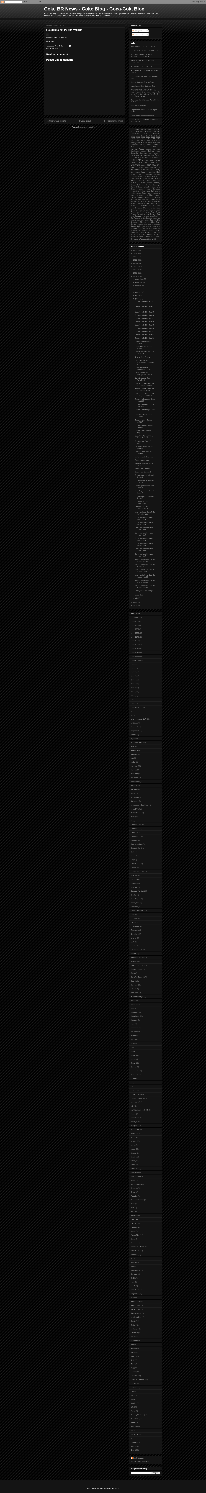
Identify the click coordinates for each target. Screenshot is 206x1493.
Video (141, 237)
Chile (145, 163)
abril (137, 598)
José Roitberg (138, 1458)
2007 (56, 48)
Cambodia (147, 157)
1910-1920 (151, 130)
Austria (141, 149)
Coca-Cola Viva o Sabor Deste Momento (144, 437)
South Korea (135, 1305)
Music (158, 203)
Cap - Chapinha (154, 160)
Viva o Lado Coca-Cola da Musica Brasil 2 (145, 571)
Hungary (141, 189)
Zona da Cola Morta (138, 106)
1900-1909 (143, 130)
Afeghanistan (134, 144)
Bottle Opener (150, 155)
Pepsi (133, 212)
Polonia (133, 214)
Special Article (147, 224)
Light (151, 195)
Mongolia (140, 203)
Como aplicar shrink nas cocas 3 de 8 (144, 529)
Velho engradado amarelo (144, 457)
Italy (152, 191)
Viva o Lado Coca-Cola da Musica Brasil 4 (145, 581)
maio (137, 595)
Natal (143, 206)
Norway (146, 208)
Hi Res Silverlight (153, 185)
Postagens (138, 31)
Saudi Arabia (156, 218)
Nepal (148, 206)
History (133, 187)
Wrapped (142, 239)
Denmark (137, 172)
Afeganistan (156, 142)
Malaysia (148, 201)
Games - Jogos (151, 180)
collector (133, 167)
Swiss (150, 228)
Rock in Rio (135, 1251)
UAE (155, 232)
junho (137, 299)
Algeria (149, 144)
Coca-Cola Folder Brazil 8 (144, 315)
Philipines (146, 212)
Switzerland (156, 228)
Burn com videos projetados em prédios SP (144, 362)
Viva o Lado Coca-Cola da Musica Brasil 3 (145, 576)
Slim (141, 222)
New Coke (153, 206)
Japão (133, 193)
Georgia (149, 182)
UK (159, 232)
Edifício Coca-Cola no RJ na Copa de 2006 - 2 (144, 390)
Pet (140, 212)
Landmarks (156, 193)
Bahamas (149, 149)
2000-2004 (145, 136)
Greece (133, 185)
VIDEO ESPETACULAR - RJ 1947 (143, 47)
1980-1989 (156, 134)
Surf (139, 228)
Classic (143, 165)
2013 (132, 140)
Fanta (149, 176)
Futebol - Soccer (137, 180)
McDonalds (156, 201)
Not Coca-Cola (155, 208)
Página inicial (85, 121)
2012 (158, 138)
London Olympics (144, 197)
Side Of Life (155, 220)
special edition (156, 224)
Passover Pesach (154, 210)
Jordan (138, 193)
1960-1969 (135, 134)
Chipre (158, 163)
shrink (147, 220)
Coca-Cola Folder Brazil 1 (144, 338)
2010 (148, 138)
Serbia (138, 220)
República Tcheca (148, 216)
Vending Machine (153, 234)
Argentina (143, 147)
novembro (139, 282)
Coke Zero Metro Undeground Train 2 (143, 374)
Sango (150, 218)
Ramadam (138, 216)
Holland (146, 187)
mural (152, 203)
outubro (138, 286)
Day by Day (135, 903)
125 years (135, 130)
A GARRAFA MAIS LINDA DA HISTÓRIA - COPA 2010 (141, 56)
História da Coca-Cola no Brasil (142, 82)
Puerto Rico (155, 214)
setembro (139, 289)
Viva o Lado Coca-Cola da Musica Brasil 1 (145, 560)
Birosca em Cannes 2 (143, 469)
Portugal (140, 214)
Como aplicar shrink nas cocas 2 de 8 (144, 523)
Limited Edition (136, 1094)
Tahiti (139, 230)
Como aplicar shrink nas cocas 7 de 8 (144, 550)
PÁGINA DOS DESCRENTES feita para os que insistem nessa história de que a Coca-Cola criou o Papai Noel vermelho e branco (145, 93)
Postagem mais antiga (113, 121)
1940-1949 (148, 132)
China (152, 163)
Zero (154, 239)
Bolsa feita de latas (142, 460)
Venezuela (134, 237)
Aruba (158, 147)
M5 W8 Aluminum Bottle (144, 199)
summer (134, 228)
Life (147, 195)
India (148, 189)
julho (137, 295)
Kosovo (149, 193)
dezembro (139, 279)
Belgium (151, 151)
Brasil (157, 155)
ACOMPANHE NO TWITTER (141, 66)
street (158, 226)
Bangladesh (135, 151)
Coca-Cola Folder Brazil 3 (144, 331)
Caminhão (156, 157)
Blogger (116, 1488)
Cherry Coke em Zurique (144, 591)
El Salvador (147, 174)
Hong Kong (135, 1016)
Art (154, 147)
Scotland (133, 220)
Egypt (139, 174)
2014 (137, 140)
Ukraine (133, 234)
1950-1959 (156, 132)
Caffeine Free (138, 157)
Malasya (141, 201)
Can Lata (136, 160)
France (157, 178)
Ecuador (133, 174)
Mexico (133, 203)
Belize (158, 151)
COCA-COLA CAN (153, 165)
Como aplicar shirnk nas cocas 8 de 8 (144, 555)
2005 (153, 136)
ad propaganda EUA (138, 719)
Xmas (149, 239)
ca (131, 157)
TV (151, 232)
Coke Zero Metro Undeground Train (142, 368)
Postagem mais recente (56, 121)
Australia (134, 149)
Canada (145, 160)
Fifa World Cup (136, 950)
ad (156, 140)
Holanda (139, 187)
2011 (153, 138)
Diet (158, 172)
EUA (144, 176)
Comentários (139, 34)
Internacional (135, 191)
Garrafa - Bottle (138, 182)
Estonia (140, 176)
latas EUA (134, 195)
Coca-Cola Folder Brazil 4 (144, 328)
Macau (158, 199)
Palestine (145, 210)
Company (146, 167)
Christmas (135, 165)
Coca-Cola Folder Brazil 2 (144, 335)
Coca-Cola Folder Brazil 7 (144, 318)
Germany (156, 183)
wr (138, 239)
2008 (138, 138)
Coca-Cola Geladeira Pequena (143, 432)
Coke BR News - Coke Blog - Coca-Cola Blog (94, 8)
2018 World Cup (148, 140)
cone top (152, 167)
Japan (158, 191)
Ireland (142, 191)
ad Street (148, 143)
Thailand (150, 230)
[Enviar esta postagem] (69, 46)
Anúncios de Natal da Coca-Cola (143, 86)
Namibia (138, 206)
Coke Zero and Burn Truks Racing (142, 379)
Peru (137, 212)
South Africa (149, 222)
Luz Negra (156, 197)
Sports (133, 226)
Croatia (142, 170)
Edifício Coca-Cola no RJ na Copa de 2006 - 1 (144, 395)
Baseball (143, 151)
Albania (142, 144)
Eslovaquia (157, 174)
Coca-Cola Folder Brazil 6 (144, 322)
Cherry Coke (136, 163)
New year (134, 1172)
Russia (145, 218)
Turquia (146, 232)
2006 (158, 136)
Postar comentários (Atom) (87, 127)
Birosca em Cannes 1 (143, 472)
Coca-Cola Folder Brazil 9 (144, 312)
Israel (148, 191)
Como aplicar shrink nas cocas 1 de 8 (144, 518)
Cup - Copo (150, 170)
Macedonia (134, 201)
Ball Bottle (156, 149)
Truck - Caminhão (137, 1380)
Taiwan (144, 230)
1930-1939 (139, 132)
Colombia (140, 167)
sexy (142, 220)
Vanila (143, 234)
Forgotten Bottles (147, 178)
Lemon (141, 195)
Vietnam (147, 237)
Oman (140, 210)
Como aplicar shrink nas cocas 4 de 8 (144, 534)
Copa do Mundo (137, 891)
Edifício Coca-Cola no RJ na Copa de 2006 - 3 (144, 384)
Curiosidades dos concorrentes (142, 116)
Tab (135, 230)
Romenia (137, 218)
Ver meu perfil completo (140, 1461)
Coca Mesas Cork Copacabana (141, 502)
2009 (143, 138)
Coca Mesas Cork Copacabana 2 (141, 508)
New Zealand (139, 208)
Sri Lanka (152, 226)
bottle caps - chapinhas (139, 805)
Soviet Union (139, 224)
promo (146, 214)
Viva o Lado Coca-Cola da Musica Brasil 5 (145, 586)
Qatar (132, 216)
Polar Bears (155, 212)
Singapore (134, 222)
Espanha (134, 176)
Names (133, 206)
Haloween (140, 185)
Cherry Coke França (142, 357)
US (138, 234)
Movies (146, 203)
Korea (144, 193)
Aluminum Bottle (137, 742)
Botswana (143, 153)
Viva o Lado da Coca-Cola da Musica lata (145, 513)
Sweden (145, 228)
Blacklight (134, 153)
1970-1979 (145, 134)
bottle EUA (142, 155)
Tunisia (141, 232)
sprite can (145, 226)
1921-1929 (135, 629)
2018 (141, 140)
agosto (138, 292)
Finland (137, 178)
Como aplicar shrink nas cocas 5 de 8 (144, 539)
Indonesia (156, 189)
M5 (132, 199)
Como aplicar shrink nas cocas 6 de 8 (144, 544)
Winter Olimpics (136, 1434)
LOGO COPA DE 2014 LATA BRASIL (144, 51)
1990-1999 (135, 136)
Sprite (139, 226)
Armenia (150, 147)
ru (141, 218)
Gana (158, 180)
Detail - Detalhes (148, 172)
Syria (132, 230)
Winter (153, 237)
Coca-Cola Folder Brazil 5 (144, 325)
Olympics (134, 210)
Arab (137, 147)
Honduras (152, 187)
